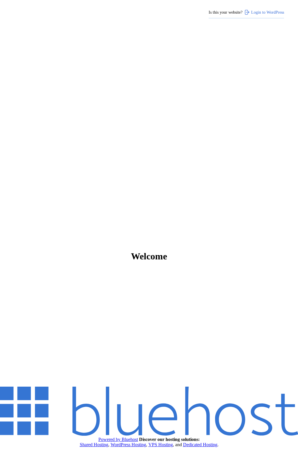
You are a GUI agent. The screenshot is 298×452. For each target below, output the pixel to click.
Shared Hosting (94, 444)
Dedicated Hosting (200, 444)
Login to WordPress (267, 12)
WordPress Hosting (128, 444)
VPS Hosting (160, 444)
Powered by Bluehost (118, 439)
